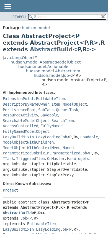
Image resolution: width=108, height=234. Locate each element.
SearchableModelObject (26, 120)
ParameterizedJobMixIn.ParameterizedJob (45, 153)
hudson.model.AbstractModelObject (46, 62)
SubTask (46, 110)
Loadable (89, 137)
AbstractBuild (51, 49)
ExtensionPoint (18, 98)
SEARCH (19, 17)
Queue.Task (67, 110)
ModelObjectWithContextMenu (31, 148)
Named (68, 148)
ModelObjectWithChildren (28, 142)
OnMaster (56, 158)
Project (10, 190)
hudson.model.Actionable (43, 66)
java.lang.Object (19, 57)
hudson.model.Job (51, 75)
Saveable (49, 115)
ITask (8, 158)
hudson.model (36, 28)
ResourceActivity (20, 115)
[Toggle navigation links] (7, 7)
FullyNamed (51, 126)
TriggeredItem (30, 158)
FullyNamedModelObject (26, 131)
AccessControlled (20, 126)
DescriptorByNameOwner (26, 104)
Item (56, 104)
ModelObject (75, 104)
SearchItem (63, 120)
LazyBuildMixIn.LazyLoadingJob (35, 137)
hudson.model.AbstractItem (53, 71)
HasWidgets (78, 158)
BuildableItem (50, 98)
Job (23, 218)
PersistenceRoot (19, 110)
